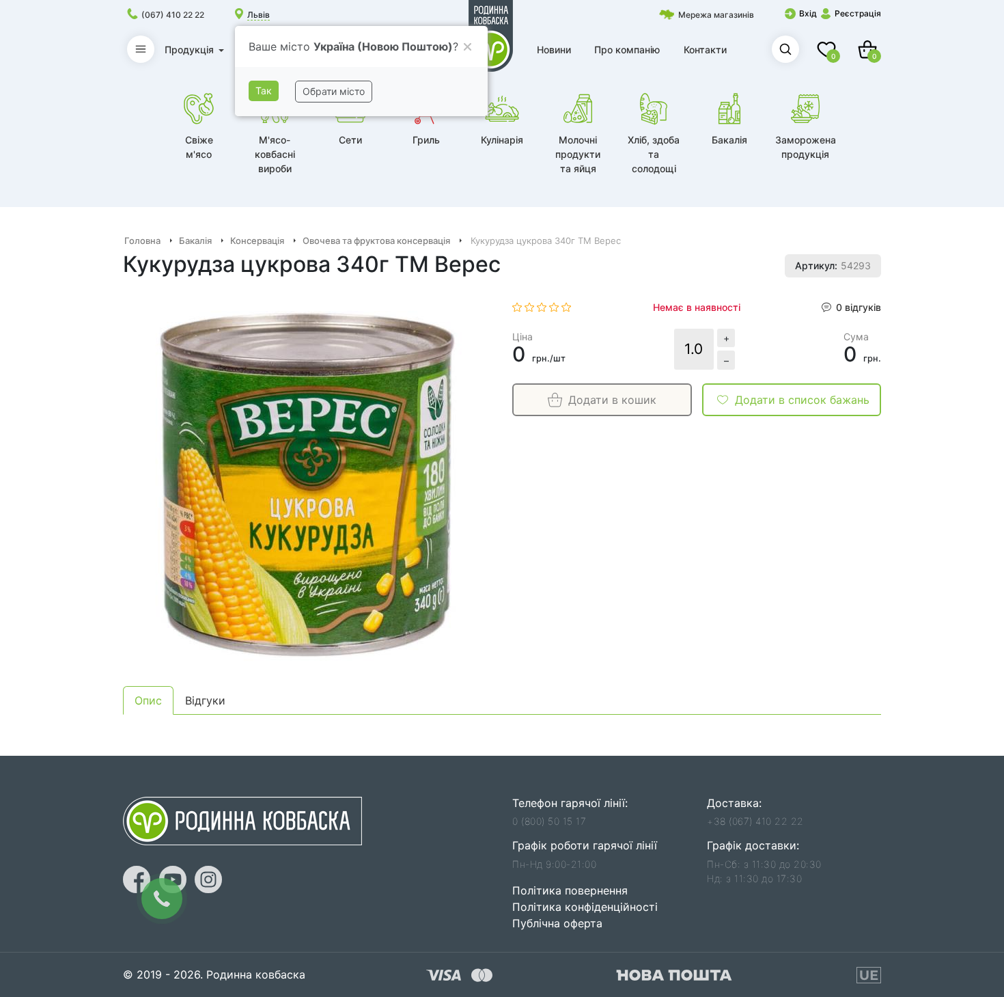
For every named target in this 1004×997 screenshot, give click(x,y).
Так (263, 90)
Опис (148, 700)
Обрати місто (334, 91)
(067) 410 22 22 (172, 15)
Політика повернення (570, 890)
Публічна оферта (557, 923)
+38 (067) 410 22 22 (755, 821)
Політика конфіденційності (585, 907)
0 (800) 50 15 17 (549, 821)
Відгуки (205, 700)
